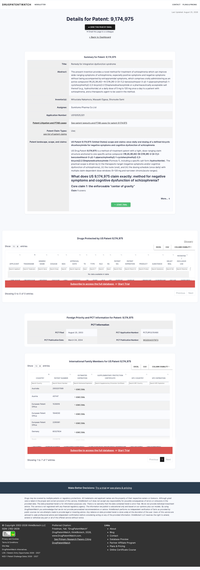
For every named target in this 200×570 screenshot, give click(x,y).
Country (40, 378)
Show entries (16, 246)
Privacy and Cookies (10, 539)
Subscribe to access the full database (92, 283)
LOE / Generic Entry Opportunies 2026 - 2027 (21, 553)
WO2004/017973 (150, 340)
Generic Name (42, 262)
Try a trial (101, 487)
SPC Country (138, 378)
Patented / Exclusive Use (181, 260)
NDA (63, 264)
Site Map (5, 546)
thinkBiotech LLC (37, 525)
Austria (35, 396)
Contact (176, 5)
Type (92, 264)
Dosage (53, 264)
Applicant (14, 264)
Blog (112, 532)
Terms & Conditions (10, 542)
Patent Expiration (130, 262)
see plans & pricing (121, 487)
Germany (35, 431)
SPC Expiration (158, 378)
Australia (35, 388)
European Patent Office (38, 405)
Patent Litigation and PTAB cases (49, 123)
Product (143, 264)
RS (108, 264)
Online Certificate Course (123, 549)
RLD (101, 264)
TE (85, 264)
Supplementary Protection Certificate (110, 376)
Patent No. (117, 262)
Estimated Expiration (82, 376)
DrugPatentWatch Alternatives (14, 549)
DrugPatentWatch (16, 4)
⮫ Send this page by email (100, 27)
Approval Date (74, 262)
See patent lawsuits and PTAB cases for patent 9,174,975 (99, 123)
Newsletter (40, 5)
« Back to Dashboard (100, 37)
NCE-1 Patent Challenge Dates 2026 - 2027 (20, 556)
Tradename (29, 264)
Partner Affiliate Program (123, 542)
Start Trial (124, 283)
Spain (34, 439)
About (113, 528)
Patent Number (61, 378)
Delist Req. (170, 262)
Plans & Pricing (190, 5)
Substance (157, 264)
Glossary (188, 241)
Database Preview (119, 539)
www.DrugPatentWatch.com (66, 535)
